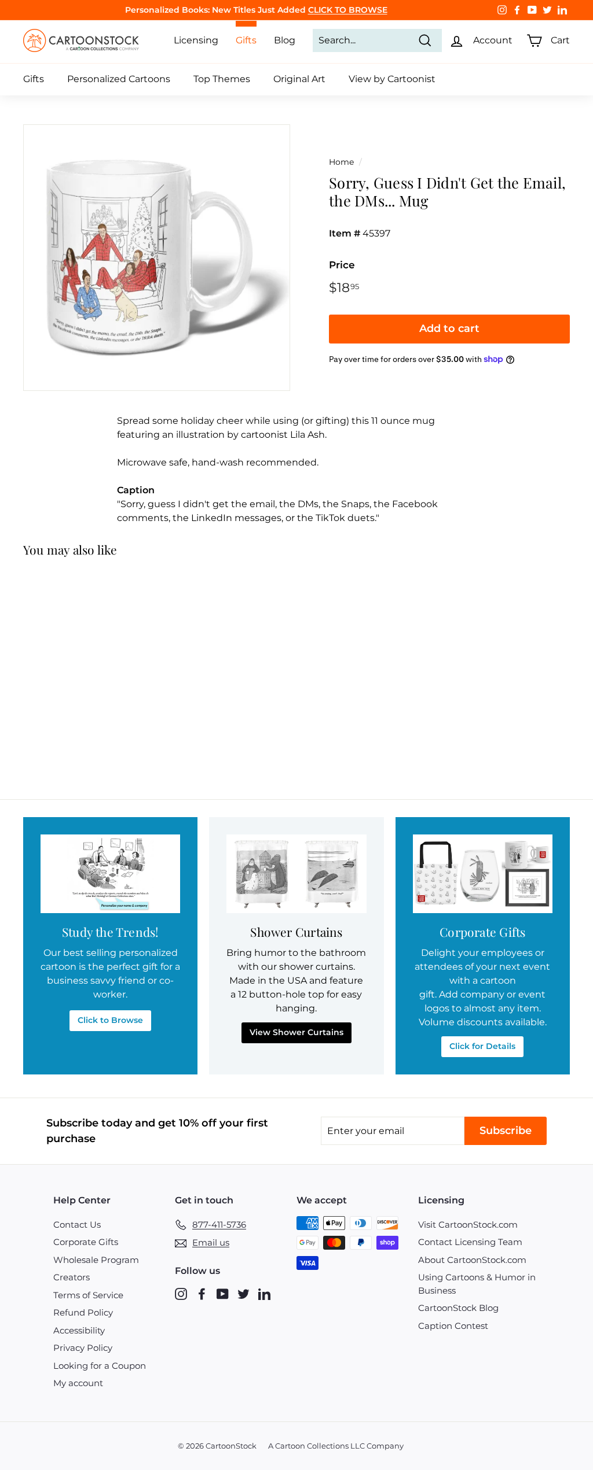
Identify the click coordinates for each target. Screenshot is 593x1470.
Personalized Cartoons (118, 78)
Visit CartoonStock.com (468, 1224)
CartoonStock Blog (458, 1307)
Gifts (33, 78)
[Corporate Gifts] (482, 873)
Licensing (196, 40)
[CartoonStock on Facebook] (202, 1293)
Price (342, 265)
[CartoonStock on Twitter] (243, 1293)
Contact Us (77, 1224)
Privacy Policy (82, 1347)
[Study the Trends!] (110, 873)
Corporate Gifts (85, 1241)
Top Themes (221, 78)
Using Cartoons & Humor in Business (477, 1284)
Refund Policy (83, 1312)
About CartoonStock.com (472, 1259)
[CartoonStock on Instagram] (181, 1293)
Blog (284, 40)
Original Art (299, 78)
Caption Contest (453, 1325)
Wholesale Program (96, 1259)
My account (78, 1382)
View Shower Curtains (296, 1032)
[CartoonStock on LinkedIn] (264, 1293)
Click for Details (482, 1046)
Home (341, 162)
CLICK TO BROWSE (347, 10)
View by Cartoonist (392, 78)
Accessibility (79, 1330)
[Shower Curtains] (296, 873)
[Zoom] (157, 257)
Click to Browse (110, 1020)
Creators (71, 1277)
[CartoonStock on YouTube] (223, 1293)
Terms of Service (88, 1295)
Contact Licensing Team (470, 1241)
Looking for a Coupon (99, 1365)
